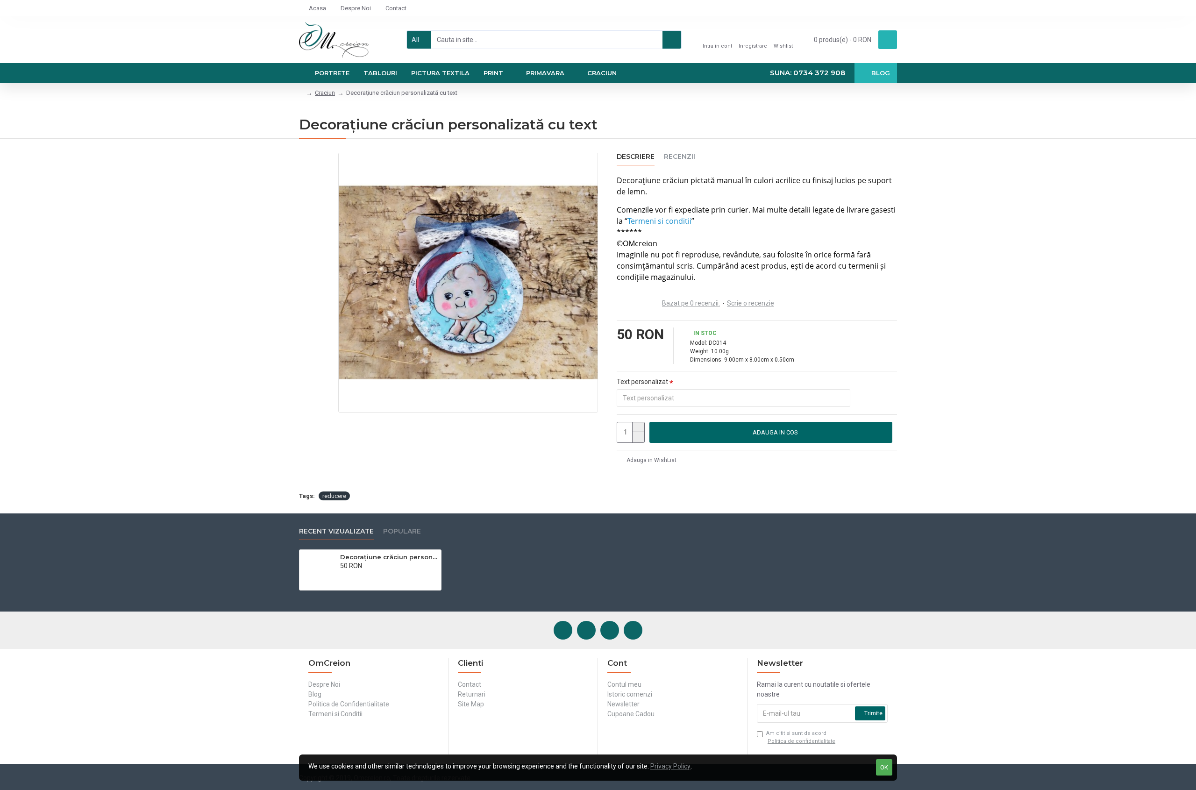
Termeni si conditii (659, 221)
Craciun (325, 92)
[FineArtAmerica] (633, 630)
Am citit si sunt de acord (800, 737)
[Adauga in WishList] (352, 576)
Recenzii (679, 157)
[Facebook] (563, 630)
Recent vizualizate (336, 531)
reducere (334, 495)
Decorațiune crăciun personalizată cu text (389, 557)
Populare (402, 531)
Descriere (636, 157)
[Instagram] (586, 630)
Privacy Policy (670, 766)
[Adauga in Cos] (343, 576)
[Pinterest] (609, 630)
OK (884, 767)
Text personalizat (642, 381)
